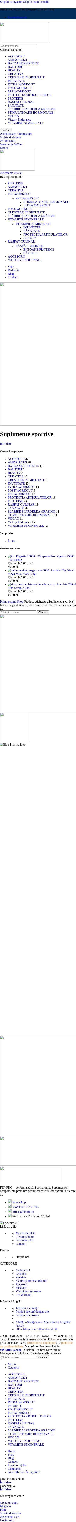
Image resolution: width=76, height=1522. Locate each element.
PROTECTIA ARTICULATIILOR (30, 95)
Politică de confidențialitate (32, 1311)
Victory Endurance (19, 119)
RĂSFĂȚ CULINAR (29, 246)
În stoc (12, 541)
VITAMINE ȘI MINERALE (34, 224)
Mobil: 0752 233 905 (25, 1207)
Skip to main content (36, 1)
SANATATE (16, 105)
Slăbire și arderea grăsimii (31, 1280)
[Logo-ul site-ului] (24, 42)
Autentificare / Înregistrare (24, 1472)
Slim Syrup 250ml (19, 587)
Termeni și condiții (27, 1308)
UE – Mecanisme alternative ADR (37, 1329)
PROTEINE (15, 98)
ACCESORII (16, 56)
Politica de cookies (27, 1315)
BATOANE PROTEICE (23, 63)
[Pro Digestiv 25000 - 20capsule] (29, 556)
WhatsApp (19, 1202)
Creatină (21, 1273)
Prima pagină (8, 601)
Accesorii (21, 1284)
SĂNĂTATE (31, 231)
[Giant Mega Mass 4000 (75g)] (37, 570)
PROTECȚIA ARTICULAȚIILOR (45, 234)
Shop (20, 601)
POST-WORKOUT (20, 88)
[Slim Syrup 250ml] (42, 584)
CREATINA (16, 74)
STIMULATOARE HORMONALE (30, 112)
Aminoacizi (23, 1270)
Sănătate (21, 1287)
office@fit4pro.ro (23, 1211)
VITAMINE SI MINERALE (26, 123)
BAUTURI (15, 66)
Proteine (21, 1277)
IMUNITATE (16, 81)
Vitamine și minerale (28, 1291)
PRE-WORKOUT (19, 91)
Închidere (5, 443)
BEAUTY (14, 70)
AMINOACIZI (17, 59)
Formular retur (24, 1240)
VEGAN (13, 116)
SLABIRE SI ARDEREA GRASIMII (31, 109)
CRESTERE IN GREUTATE (26, 77)
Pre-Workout (23, 1294)
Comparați (14, 1468)
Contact (20, 1243)
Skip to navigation (11, 1)
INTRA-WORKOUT (21, 84)
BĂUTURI (30, 253)
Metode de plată (25, 1233)
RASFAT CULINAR (21, 102)
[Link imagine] (31, 1180)
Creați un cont (8, 1502)
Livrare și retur (25, 1236)
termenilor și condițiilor (41, 1342)
